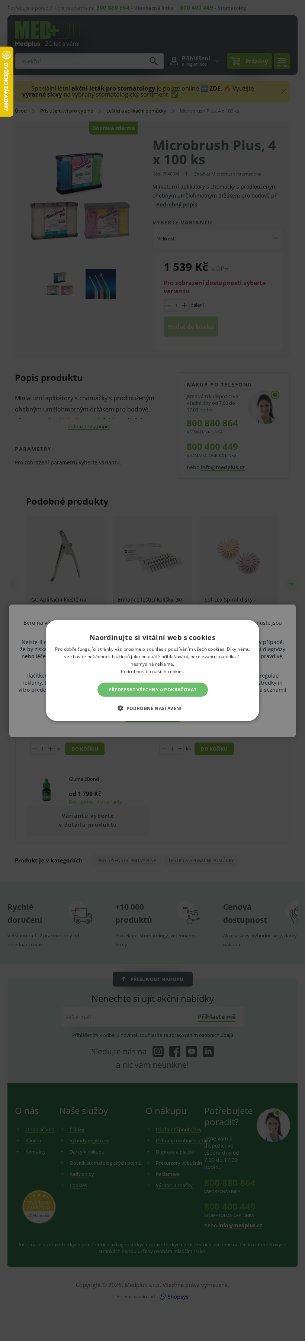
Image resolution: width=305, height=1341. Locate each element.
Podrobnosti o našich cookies (152, 671)
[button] (152, 707)
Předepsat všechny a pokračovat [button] (153, 689)
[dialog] (152, 670)
